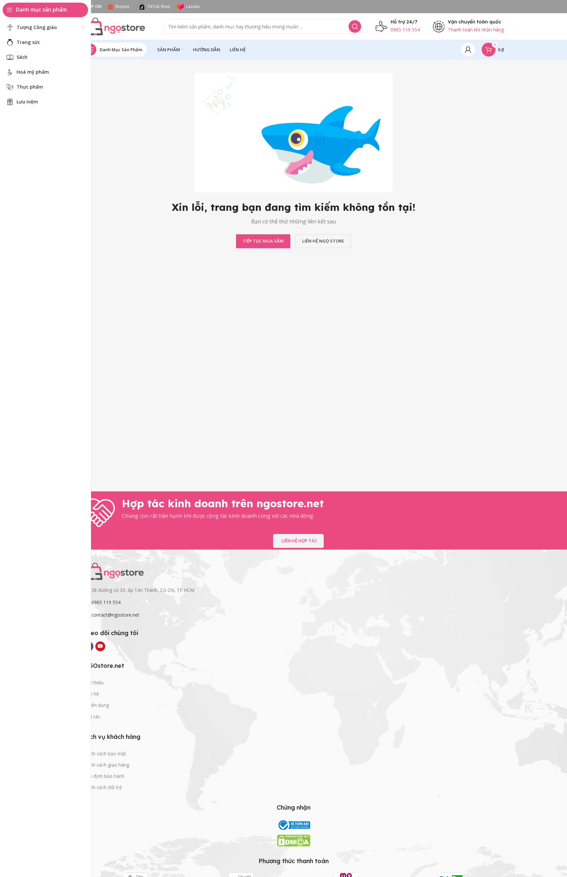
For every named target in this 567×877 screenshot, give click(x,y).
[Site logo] (116, 25)
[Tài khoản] (468, 49)
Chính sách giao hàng (106, 765)
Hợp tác (91, 716)
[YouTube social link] (100, 646)
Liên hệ (91, 694)
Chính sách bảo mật (104, 753)
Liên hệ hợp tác (299, 541)
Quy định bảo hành (103, 776)
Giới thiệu (93, 682)
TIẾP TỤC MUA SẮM (263, 241)
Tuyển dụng (96, 705)
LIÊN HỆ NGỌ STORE (323, 241)
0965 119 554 (105, 602)
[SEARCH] (355, 26)
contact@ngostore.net (115, 615)
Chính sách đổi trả (102, 787)
